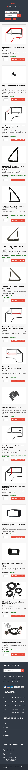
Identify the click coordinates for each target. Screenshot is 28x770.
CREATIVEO (6, 767)
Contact (7, 735)
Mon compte (8, 724)
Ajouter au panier (18, 59)
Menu (8, 19)
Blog (6, 731)
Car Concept (13, 766)
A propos (7, 727)
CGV (6, 739)
